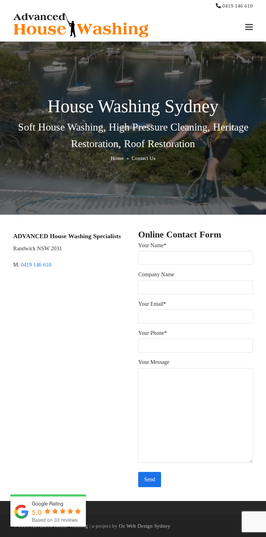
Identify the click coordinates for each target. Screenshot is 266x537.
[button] (249, 27)
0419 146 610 (237, 6)
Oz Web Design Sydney (144, 526)
